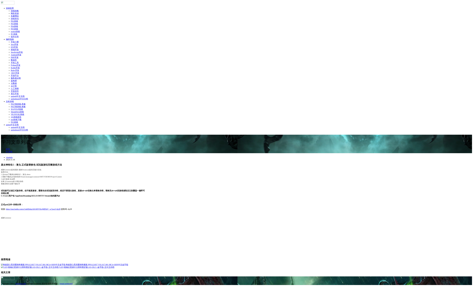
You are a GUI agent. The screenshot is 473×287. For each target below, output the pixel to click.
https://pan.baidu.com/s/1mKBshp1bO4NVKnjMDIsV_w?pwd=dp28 (33, 209)
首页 (8, 149)
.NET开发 (15, 73)
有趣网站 (15, 16)
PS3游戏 (14, 24)
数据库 (14, 60)
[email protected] (66, 284)
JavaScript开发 (17, 52)
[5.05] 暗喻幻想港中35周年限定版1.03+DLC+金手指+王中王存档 (86, 267)
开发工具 (15, 63)
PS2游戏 (14, 21)
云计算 (14, 86)
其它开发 (15, 94)
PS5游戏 (14, 29)
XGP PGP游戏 (17, 109)
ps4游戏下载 (16, 120)
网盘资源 (15, 13)
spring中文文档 (12, 125)
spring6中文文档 (18, 96)
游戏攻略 (15, 11)
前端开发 (15, 50)
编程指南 (10, 39)
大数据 (14, 83)
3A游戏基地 (16, 117)
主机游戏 (10, 101)
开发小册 (15, 42)
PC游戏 (14, 34)
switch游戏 (15, 31)
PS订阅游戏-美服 (18, 104)
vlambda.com (20, 284)
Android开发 (16, 55)
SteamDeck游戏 (17, 112)
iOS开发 (14, 47)
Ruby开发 (15, 70)
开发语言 (15, 91)
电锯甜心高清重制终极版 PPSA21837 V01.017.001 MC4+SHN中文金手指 (97, 265)
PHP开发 (14, 57)
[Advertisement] (236, 238)
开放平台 (15, 75)
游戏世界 (10, 8)
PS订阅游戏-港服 (18, 107)
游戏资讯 (15, 19)
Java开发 (14, 44)
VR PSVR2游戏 (17, 114)
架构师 (14, 81)
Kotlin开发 (15, 68)
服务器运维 (16, 78)
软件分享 (15, 37)
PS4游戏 (14, 26)
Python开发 (15, 65)
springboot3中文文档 (19, 99)
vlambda (9, 157)
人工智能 (15, 88)
